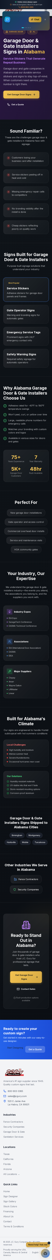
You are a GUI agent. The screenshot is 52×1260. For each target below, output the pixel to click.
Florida (7, 1164)
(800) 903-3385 (27, 7)
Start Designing (15, 1047)
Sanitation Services (13, 1136)
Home (6, 1191)
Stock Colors (10, 1206)
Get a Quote (17, 104)
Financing (8, 1211)
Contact (7, 1221)
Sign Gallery (9, 1201)
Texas (6, 1154)
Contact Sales (28, 989)
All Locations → (11, 1174)
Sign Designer (10, 1196)
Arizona (7, 1169)
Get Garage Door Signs (19, 94)
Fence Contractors (13, 1121)
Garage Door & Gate (14, 1131)
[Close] (45, 19)
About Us (8, 1216)
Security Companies (13, 1126)
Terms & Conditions (13, 1226)
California (8, 1159)
